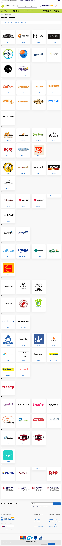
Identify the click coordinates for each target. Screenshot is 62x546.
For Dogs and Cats (54, 195)
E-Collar (8, 173)
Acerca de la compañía (38, 524)
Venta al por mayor (53, 524)
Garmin (8, 238)
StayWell (38, 425)
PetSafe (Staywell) (53, 360)
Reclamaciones (37, 519)
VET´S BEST (38, 468)
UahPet (8, 461)
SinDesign (23, 410)
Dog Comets (23, 140)
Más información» (44, 544)
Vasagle (23, 479)
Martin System (23, 309)
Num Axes (23, 327)
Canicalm (39, 92)
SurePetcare (53, 425)
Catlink (53, 107)
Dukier (38, 155)
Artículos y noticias (53, 526)
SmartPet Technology (38, 410)
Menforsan (38, 309)
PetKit (8, 360)
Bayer (8, 59)
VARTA (8, 479)
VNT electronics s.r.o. (54, 479)
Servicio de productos (53, 519)
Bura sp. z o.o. (8, 75)
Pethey (53, 345)
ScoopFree (8, 410)
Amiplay (38, 42)
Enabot (38, 173)
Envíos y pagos (27, 0)
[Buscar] (18, 6)
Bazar (23, 59)
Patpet (8, 345)
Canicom (54, 92)
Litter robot (38, 292)
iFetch (8, 256)
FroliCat (8, 221)
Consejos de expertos (53, 528)
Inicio (2, 14)
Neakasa (8, 327)
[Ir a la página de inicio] (8, 6)
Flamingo (23, 206)
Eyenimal (8, 188)
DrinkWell (23, 155)
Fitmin (8, 206)
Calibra (8, 92)
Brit (54, 59)
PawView (39, 345)
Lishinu (23, 292)
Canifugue (23, 107)
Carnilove (39, 107)
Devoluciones (51, 516)
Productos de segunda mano (55, 521)
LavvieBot (8, 292)
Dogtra (53, 140)
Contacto (21, 0)
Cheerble (8, 122)
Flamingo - (38, 206)
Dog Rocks (38, 140)
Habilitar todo (51, 544)
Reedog (8, 393)
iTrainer (53, 256)
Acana (8, 42)
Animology (54, 42)
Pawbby (23, 345)
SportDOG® (8, 425)
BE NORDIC (38, 59)
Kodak (8, 274)
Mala (8, 309)
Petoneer (23, 360)
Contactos (36, 516)
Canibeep (23, 92)
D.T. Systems (8, 140)
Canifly (8, 107)
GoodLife (23, 238)
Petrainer (38, 360)
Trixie (23, 443)
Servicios (33, 0)
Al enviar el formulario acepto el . (45, 507)
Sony (54, 410)
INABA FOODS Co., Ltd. (23, 256)
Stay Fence (23, 425)
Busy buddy (23, 75)
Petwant (23, 375)
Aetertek (23, 42)
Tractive (8, 443)
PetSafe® (8, 375)
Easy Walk (23, 173)
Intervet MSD (38, 256)
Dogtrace (8, 155)
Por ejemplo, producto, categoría (26, 6)
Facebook (15, 529)
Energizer (54, 173)
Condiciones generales (38, 526)
